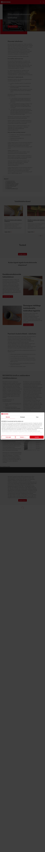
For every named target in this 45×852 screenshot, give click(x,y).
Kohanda (22, 437)
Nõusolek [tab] (8, 417)
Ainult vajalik (8, 437)
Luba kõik (37, 437)
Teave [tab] (37, 417)
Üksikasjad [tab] (22, 417)
